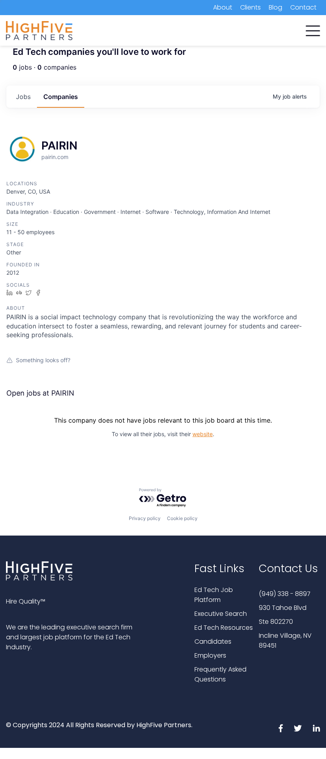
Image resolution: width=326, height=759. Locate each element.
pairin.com (54, 156)
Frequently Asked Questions (220, 674)
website (202, 434)
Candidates (212, 641)
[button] (313, 29)
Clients (250, 7)
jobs (23, 97)
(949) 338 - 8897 (284, 593)
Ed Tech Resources (223, 627)
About (222, 7)
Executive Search (220, 613)
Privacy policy (145, 518)
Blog (275, 7)
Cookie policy (182, 518)
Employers (210, 655)
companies (60, 97)
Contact (303, 7)
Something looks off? (43, 360)
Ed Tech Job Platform (213, 594)
